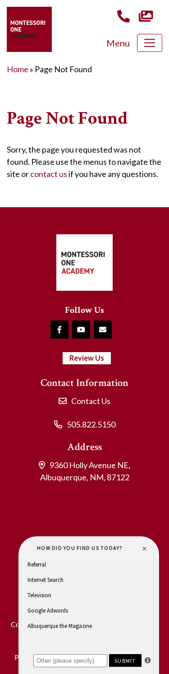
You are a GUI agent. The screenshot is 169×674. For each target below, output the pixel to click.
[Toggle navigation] (149, 43)
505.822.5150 (91, 424)
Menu (118, 42)
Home (17, 69)
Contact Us (90, 401)
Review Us (86, 357)
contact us (48, 174)
